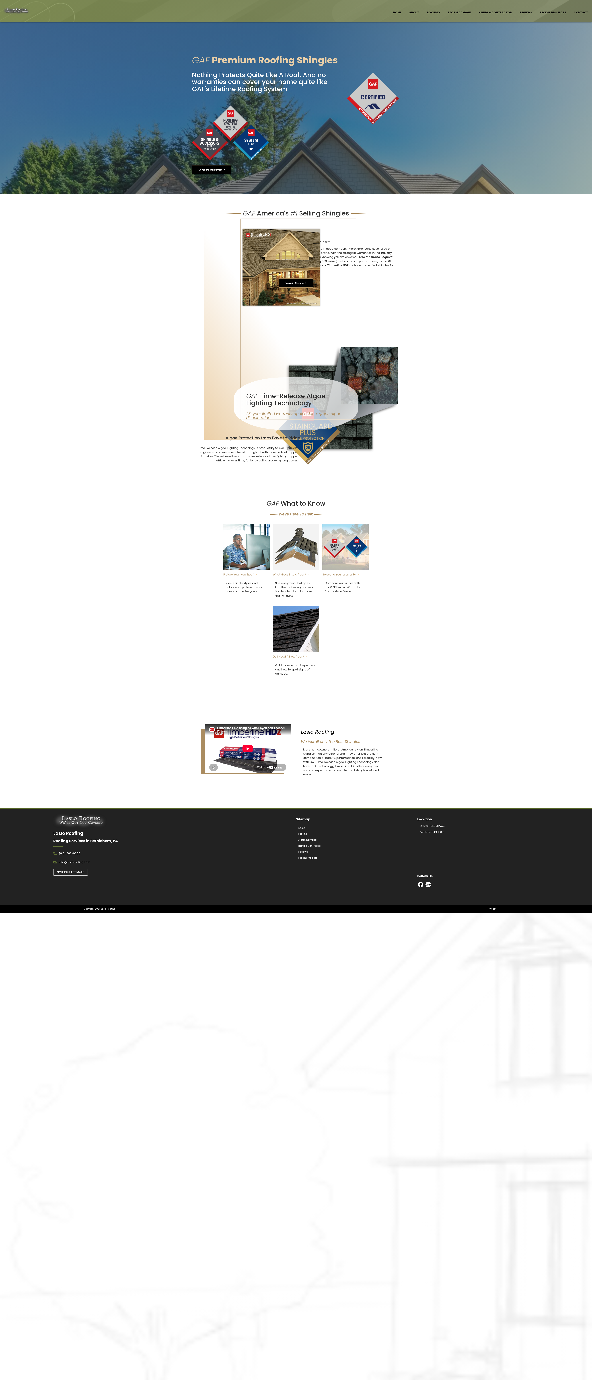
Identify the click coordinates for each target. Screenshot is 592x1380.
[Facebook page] (420, 887)
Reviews (526, 12)
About (414, 12)
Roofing (433, 12)
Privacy (492, 908)
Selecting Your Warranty (339, 574)
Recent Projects (553, 12)
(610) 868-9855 (69, 853)
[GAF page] (428, 887)
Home (397, 12)
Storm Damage (459, 12)
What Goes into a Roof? (290, 574)
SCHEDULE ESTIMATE (70, 872)
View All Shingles (295, 283)
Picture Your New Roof (238, 574)
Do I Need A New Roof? (289, 656)
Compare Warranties (210, 169)
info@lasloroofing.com (74, 862)
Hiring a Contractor (495, 12)
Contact (581, 12)
